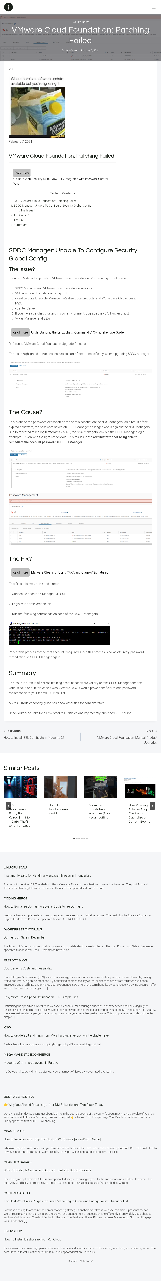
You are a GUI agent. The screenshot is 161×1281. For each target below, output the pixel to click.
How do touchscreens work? (59, 809)
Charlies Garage (18, 1162)
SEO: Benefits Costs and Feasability (28, 968)
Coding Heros (15, 898)
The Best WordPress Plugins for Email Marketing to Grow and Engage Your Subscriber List (66, 1201)
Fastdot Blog (15, 960)
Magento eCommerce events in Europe (31, 1063)
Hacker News (80, 22)
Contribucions (17, 1193)
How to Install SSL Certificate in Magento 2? (34, 734)
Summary (19, 225)
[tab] (74, 838)
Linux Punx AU (15, 867)
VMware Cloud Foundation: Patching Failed (46, 201)
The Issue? (25, 210)
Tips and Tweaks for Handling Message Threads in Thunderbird (48, 875)
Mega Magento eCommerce (27, 1054)
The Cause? (20, 215)
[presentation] (20, 787)
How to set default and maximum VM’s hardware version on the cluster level (56, 1035)
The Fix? (18, 220)
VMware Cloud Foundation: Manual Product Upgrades (127, 737)
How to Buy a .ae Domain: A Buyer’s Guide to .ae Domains (44, 906)
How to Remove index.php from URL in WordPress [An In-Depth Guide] (52, 1139)
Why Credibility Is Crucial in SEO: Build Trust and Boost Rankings (47, 1170)
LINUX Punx (13, 1231)
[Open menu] (153, 7)
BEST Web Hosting (19, 1096)
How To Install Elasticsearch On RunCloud (32, 1239)
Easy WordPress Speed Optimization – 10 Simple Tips (41, 997)
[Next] (152, 806)
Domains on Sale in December (25, 937)
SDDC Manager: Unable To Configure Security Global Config (51, 205)
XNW (7, 1027)
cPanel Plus (14, 1131)
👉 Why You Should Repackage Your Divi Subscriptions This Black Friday (53, 1105)
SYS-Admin (71, 50)
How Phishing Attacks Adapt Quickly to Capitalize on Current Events (139, 813)
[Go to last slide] (8, 806)
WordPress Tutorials (23, 929)
